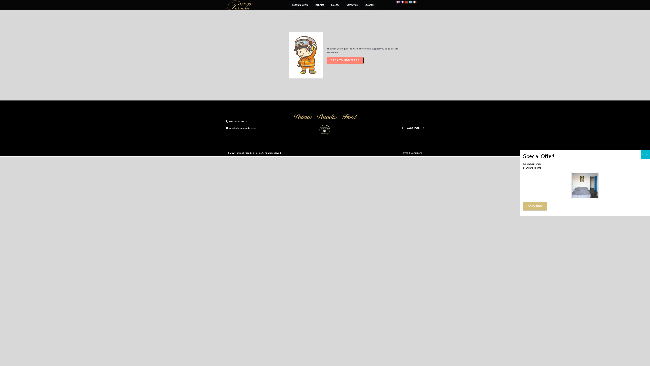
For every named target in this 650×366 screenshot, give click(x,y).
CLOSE (645, 154)
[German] (406, 3)
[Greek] (410, 3)
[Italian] (415, 3)
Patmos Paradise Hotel (248, 152)
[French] (402, 3)
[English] (398, 3)
